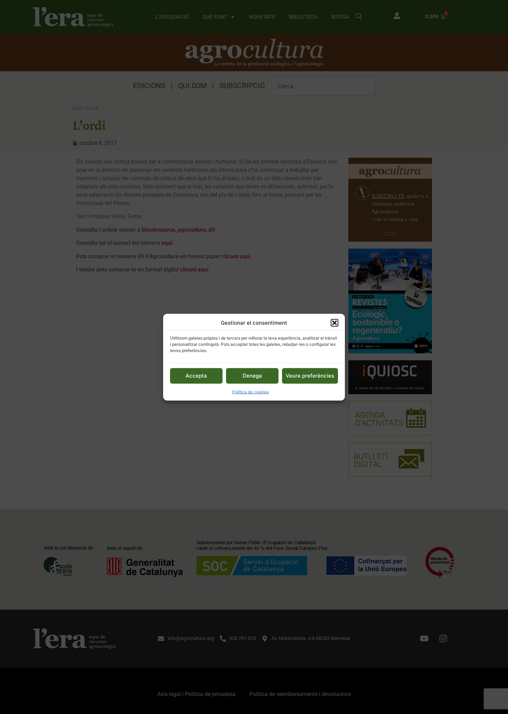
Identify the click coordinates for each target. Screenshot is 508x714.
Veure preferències (310, 375)
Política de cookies (250, 391)
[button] (334, 322)
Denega (252, 375)
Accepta (196, 375)
